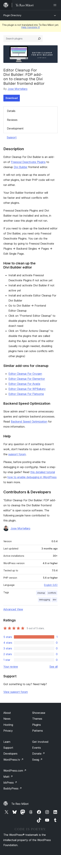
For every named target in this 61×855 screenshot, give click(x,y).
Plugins (36, 724)
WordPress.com (14, 770)
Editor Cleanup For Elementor (26, 378)
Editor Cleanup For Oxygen (25, 373)
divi (54, 599)
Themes (37, 718)
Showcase (38, 712)
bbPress (10, 782)
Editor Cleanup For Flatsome (26, 394)
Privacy (8, 730)
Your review (10, 666)
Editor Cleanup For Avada (24, 383)
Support (12, 137)
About (7, 712)
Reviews (12, 120)
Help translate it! (30, 27)
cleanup (41, 593)
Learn (6, 741)
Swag (37, 759)
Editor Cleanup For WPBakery (27, 389)
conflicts (52, 593)
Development (15, 128)
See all (53, 666)
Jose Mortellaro (17, 89)
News (7, 718)
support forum (17, 454)
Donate (38, 753)
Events (36, 747)
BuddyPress (12, 788)
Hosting (8, 724)
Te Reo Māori (19, 803)
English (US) (51, 584)
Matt (8, 776)
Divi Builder (20, 167)
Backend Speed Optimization (29, 421)
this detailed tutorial (42, 472)
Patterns (37, 730)
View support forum (15, 692)
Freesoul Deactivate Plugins (28, 162)
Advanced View (13, 609)
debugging (44, 599)
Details (11, 111)
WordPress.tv (13, 759)
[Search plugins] (39, 38)
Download (12, 98)
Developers (10, 753)
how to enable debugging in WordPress (32, 477)
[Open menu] (55, 5)
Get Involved (40, 741)
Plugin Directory (12, 15)
